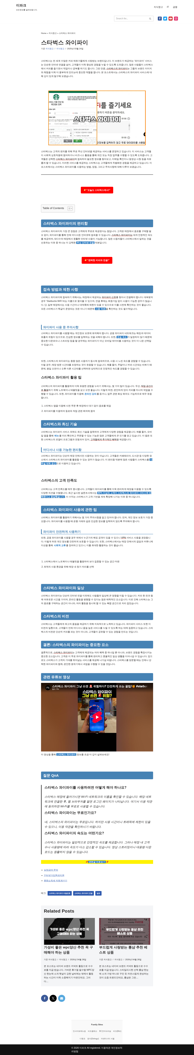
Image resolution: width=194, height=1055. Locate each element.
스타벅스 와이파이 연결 (83, 893)
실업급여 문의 (51, 870)
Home (43, 33)
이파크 (82, 1048)
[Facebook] (160, 19)
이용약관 (105, 1048)
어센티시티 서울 (107, 1039)
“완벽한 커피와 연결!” (98, 260)
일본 (98, 893)
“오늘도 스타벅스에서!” (98, 190)
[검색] (150, 18)
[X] (165, 19)
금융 (175, 7)
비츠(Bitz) (117, 1031)
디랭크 (82, 1039)
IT (168, 7)
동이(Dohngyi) (93, 1039)
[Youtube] (171, 19)
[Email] (61, 998)
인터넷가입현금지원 (54, 875)
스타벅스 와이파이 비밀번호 (59, 893)
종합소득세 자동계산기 (55, 880)
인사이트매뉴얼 (79, 1031)
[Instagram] (176, 19)
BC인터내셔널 (105, 1031)
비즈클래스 (92, 1031)
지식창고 (158, 7)
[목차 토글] (68, 208)
